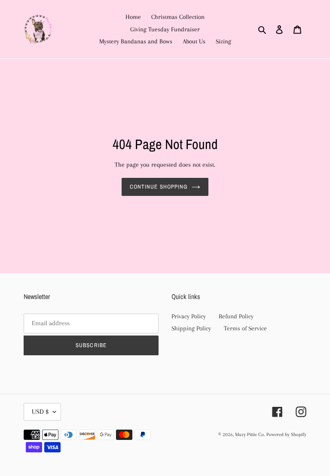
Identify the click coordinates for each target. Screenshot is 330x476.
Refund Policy (236, 316)
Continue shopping (158, 186)
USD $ (40, 411)
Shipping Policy (191, 328)
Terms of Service (245, 328)
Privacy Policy (188, 316)
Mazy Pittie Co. (250, 434)
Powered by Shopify (286, 434)
